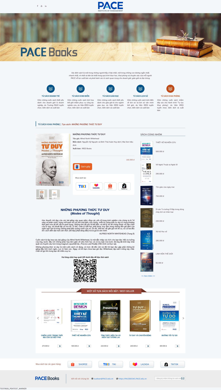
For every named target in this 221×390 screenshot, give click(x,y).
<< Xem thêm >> (148, 276)
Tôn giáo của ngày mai (165, 187)
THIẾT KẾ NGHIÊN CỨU (166, 142)
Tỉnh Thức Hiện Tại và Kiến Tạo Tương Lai (110, 336)
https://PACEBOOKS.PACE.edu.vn (133, 378)
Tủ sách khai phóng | (50, 124)
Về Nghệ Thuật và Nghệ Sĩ (167, 165)
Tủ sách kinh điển (80, 96)
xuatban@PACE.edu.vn (103, 378)
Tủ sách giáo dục (110, 96)
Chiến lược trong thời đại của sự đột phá (52, 336)
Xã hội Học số (161, 231)
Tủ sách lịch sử (140, 96)
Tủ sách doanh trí (51, 96)
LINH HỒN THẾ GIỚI (164, 254)
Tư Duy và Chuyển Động (140, 335)
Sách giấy (85, 166)
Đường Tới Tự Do (169, 335)
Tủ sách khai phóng (170, 96)
